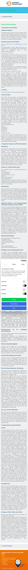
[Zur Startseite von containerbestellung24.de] (14, 3)
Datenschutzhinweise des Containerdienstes (8, 558)
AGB (3, 556)
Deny (14, 308)
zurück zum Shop (7, 16)
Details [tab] (14, 264)
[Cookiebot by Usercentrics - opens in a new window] (21, 261)
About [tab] (23, 264)
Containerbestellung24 (10, 568)
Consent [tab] (5, 264)
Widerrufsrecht (4, 563)
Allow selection (14, 303)
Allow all (14, 299)
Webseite (3, 555)
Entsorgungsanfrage (5, 564)
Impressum (4, 561)
